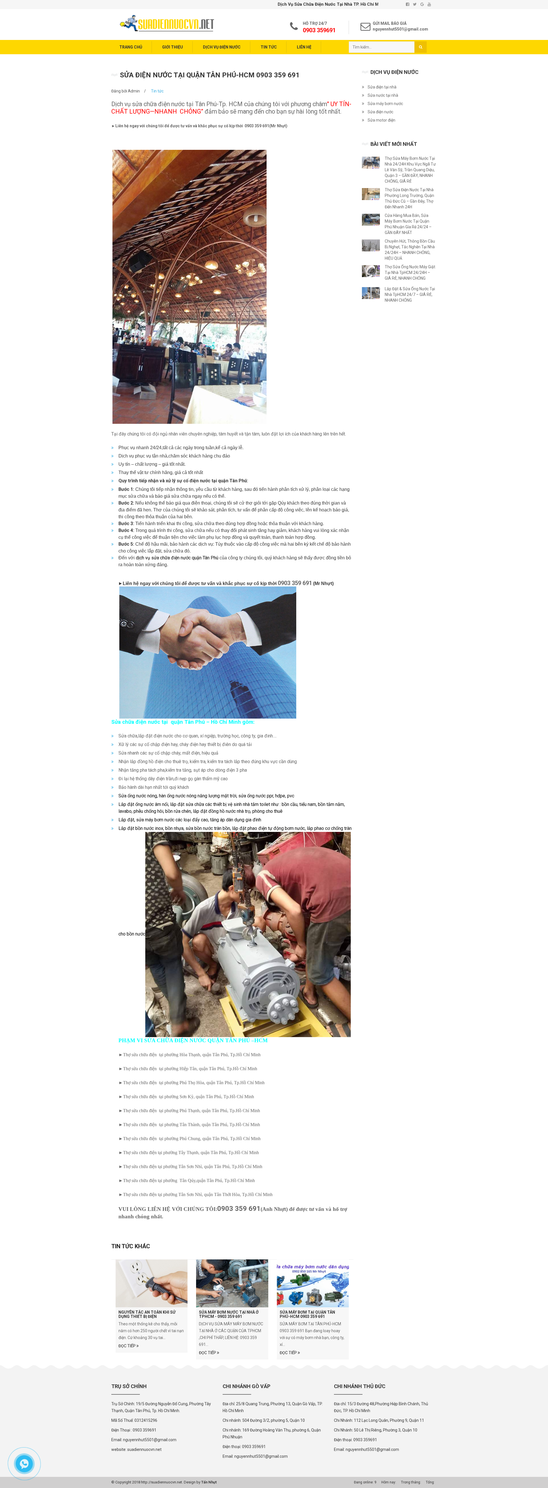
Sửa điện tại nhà (382, 87)
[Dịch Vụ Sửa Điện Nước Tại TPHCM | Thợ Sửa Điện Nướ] (167, 23)
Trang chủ (130, 47)
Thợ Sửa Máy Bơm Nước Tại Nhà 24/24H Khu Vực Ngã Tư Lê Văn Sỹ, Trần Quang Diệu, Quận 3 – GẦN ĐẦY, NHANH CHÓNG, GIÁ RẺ (410, 170)
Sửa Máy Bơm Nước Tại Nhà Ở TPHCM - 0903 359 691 (229, 1314)
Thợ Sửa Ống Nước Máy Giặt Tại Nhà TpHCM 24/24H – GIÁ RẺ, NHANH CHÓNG (410, 273)
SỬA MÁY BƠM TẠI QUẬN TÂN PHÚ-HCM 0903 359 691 (307, 1314)
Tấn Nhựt (209, 1482)
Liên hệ (304, 47)
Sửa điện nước (380, 112)
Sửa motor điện (381, 120)
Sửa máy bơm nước (385, 103)
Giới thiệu (172, 47)
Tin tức (269, 47)
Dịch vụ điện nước (222, 47)
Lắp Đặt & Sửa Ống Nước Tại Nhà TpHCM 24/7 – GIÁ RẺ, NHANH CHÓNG (410, 295)
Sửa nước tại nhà (383, 95)
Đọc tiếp (127, 1346)
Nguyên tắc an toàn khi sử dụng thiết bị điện (147, 1314)
